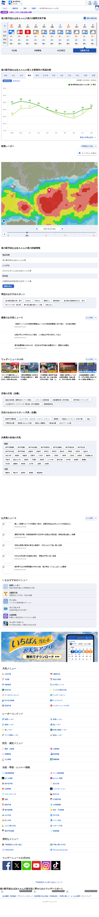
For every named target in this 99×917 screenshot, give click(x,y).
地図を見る (8, 286)
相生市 (85, 451)
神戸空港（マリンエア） (82, 400)
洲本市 (62, 451)
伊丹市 (78, 451)
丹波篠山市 (89, 455)
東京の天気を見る (87, 137)
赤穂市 (17, 455)
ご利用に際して (64, 896)
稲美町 (76, 459)
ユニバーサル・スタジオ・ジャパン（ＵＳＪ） (34, 419)
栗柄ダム (47, 301)
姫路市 (30, 451)
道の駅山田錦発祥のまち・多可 (74, 301)
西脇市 (25, 455)
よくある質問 (75, 896)
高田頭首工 (57, 301)
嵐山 (88, 419)
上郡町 (39, 464)
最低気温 (16, 81)
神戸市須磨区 (57, 447)
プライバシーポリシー (25, 896)
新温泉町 (40, 473)
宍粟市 (34, 459)
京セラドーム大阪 (65, 423)
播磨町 (84, 459)
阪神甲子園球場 (10, 419)
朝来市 (23, 473)
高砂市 (48, 455)
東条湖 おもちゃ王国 (25, 423)
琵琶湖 (56, 419)
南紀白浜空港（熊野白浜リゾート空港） (18, 400)
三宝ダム (28, 301)
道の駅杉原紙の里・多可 (13, 301)
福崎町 (15, 464)
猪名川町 (60, 459)
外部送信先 (53, 896)
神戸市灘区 (21, 447)
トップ (5, 8)
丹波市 (7, 459)
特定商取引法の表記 (41, 896)
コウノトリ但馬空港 (42, 400)
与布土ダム (49, 305)
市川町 (7, 464)
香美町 (31, 473)
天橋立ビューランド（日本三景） (73, 419)
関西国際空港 (48, 404)
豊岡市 (7, 473)
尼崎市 (38, 451)
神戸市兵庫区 (32, 447)
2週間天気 (15, 8)
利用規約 (13, 896)
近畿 (25, 8)
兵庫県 (33, 8)
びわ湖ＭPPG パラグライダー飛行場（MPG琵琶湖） (23, 404)
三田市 (72, 455)
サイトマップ (86, 896)
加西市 (79, 455)
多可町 (68, 459)
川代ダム (37, 301)
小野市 (64, 455)
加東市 (42, 459)
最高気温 (7, 81)
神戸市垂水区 (69, 447)
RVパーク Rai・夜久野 (13, 305)
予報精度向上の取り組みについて (49, 882)
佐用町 (47, 464)
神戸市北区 (81, 447)
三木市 (40, 455)
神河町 (23, 464)
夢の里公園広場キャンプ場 (33, 305)
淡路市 (26, 459)
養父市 (15, 473)
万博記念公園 (9, 423)
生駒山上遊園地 (40, 423)
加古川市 (8, 455)
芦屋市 (70, 451)
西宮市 (54, 451)
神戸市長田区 (45, 447)
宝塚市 (32, 455)
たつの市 (50, 459)
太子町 (31, 464)
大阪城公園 (52, 423)
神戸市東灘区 (9, 447)
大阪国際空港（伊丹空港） (61, 400)
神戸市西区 (21, 451)
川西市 (56, 455)
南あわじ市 (17, 459)
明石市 (46, 451)
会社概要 (5, 896)
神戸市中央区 (9, 451)
